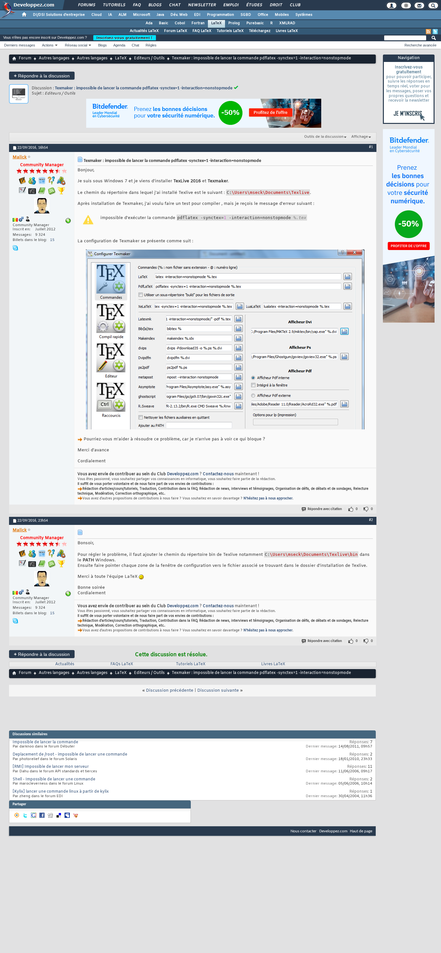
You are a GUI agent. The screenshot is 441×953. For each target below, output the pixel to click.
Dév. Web (179, 15)
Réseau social (76, 45)
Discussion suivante (218, 690)
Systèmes (304, 15)
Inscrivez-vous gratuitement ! (125, 38)
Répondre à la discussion (42, 75)
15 (52, 240)
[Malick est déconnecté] (42, 206)
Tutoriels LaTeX (230, 31)
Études (253, 5)
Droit (275, 5)
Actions (48, 45)
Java (160, 15)
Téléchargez (260, 31)
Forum (25, 58)
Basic (163, 23)
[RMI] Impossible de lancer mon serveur (51, 766)
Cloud (96, 15)
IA (110, 15)
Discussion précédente (169, 690)
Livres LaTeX (287, 31)
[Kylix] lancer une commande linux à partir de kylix (61, 791)
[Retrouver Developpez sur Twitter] (435, 31)
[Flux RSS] (428, 31)
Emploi (230, 5)
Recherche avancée (420, 45)
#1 (371, 147)
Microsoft (141, 15)
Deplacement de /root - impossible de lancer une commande (70, 754)
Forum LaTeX (175, 31)
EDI (197, 15)
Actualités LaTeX (144, 31)
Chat (174, 5)
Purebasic (255, 23)
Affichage (359, 137)
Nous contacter (304, 831)
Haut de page (361, 831)
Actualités (64, 664)
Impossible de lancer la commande (45, 742)
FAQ (136, 5)
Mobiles (282, 15)
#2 (371, 520)
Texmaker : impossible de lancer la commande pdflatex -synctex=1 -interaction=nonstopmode (143, 88)
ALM (122, 15)
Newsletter (201, 5)
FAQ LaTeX (201, 31)
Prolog (234, 23)
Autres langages (54, 58)
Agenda (119, 45)
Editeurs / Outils (149, 58)
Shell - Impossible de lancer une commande (54, 779)
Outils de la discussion (324, 137)
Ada (149, 23)
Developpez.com (183, 474)
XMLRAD (287, 23)
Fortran (198, 23)
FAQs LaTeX (121, 664)
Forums (86, 5)
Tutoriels (114, 5)
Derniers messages (19, 45)
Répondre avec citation (325, 509)
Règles (151, 45)
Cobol (180, 23)
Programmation (220, 15)
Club (295, 5)
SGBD (246, 15)
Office (263, 15)
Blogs (155, 5)
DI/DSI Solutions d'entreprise (59, 15)
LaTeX (216, 23)
